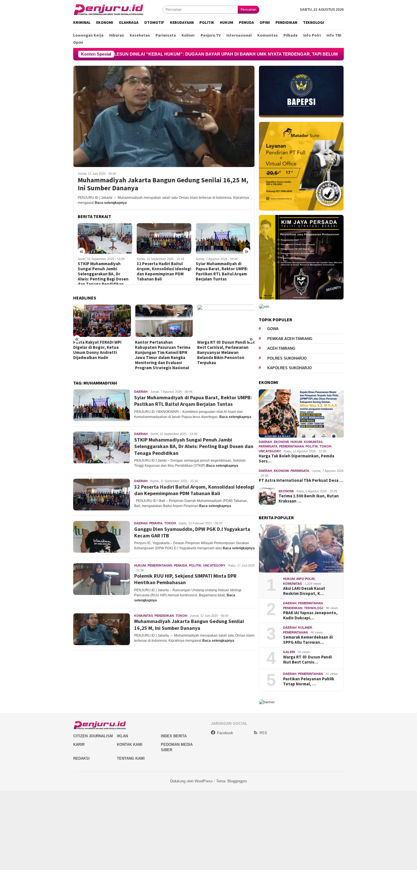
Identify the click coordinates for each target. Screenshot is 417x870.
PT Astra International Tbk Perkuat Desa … (301, 480)
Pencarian (248, 10)
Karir (79, 744)
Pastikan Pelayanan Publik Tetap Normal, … (308, 681)
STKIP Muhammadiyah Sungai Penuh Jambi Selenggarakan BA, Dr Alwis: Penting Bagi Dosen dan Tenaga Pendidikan (103, 274)
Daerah (141, 391)
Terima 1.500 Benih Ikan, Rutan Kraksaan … (309, 498)
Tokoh (170, 523)
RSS (263, 733)
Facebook (225, 733)
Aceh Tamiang (281, 348)
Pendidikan (164, 615)
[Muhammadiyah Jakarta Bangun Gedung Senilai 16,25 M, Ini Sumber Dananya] (164, 116)
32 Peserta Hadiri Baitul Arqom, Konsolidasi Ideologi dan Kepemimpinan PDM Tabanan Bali (164, 271)
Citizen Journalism (93, 736)
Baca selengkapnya (111, 203)
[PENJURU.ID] (108, 9)
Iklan (122, 736)
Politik (195, 565)
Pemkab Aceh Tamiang (289, 339)
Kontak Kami (129, 744)
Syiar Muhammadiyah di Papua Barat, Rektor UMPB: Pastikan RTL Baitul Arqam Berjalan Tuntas (222, 271)
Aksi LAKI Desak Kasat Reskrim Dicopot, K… (304, 591)
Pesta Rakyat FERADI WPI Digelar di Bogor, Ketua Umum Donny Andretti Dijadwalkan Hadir (97, 350)
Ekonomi (281, 442)
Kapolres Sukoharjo (289, 368)
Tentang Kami (131, 758)
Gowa (273, 329)
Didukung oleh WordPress (191, 781)
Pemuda (156, 523)
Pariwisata (268, 446)
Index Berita (174, 736)
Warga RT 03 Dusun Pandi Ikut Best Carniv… (307, 659)
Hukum (140, 565)
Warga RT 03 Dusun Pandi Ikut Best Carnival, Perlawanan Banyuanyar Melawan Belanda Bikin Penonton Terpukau (226, 352)
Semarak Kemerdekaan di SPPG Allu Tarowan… (308, 640)
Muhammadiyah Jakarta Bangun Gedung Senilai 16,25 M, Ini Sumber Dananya (163, 184)
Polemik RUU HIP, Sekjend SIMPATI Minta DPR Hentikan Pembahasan (185, 579)
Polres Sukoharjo (287, 358)
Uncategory (214, 565)
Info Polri (305, 578)
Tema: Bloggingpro (231, 781)
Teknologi (313, 608)
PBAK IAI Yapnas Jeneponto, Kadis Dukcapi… (310, 615)
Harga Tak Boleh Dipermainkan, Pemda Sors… (296, 458)
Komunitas (143, 615)
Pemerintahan (160, 565)
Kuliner (305, 627)
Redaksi (81, 758)
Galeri (289, 652)
